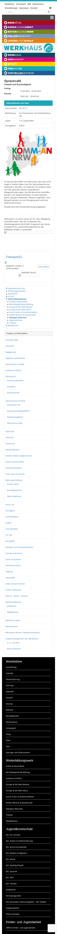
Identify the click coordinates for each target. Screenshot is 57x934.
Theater (12, 323)
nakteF (8, 523)
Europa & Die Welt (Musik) (20, 307)
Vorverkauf (21, 4)
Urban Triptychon (13, 590)
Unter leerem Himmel (15, 584)
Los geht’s (11, 386)
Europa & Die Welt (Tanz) (20, 309)
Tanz (8, 746)
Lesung (9, 703)
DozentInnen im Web (15, 364)
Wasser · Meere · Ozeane (17, 596)
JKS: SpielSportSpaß (14, 865)
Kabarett (10, 691)
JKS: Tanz (10, 877)
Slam (8, 740)
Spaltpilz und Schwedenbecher (19, 547)
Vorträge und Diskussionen (18, 752)
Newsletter (9, 4)
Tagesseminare (16, 320)
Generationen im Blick (15, 401)
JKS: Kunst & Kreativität (16, 847)
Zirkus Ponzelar (13, 914)
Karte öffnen (43, 266)
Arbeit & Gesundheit (18, 301)
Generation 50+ (14, 405)
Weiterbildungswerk (17, 299)
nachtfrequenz (12, 516)
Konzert (9, 697)
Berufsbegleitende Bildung (21, 304)
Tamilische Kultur (13, 565)
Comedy (9, 673)
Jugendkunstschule (16, 288)
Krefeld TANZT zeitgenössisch (19, 455)
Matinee (9, 710)
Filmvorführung (13, 679)
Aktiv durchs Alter (15, 423)
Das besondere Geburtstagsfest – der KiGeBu (26, 902)
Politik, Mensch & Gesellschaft (22, 315)
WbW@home (12, 612)
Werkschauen (12, 626)
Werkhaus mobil (13, 620)
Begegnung (11, 352)
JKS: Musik (10, 859)
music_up (10, 504)
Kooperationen (12, 908)
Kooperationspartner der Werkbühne (22, 638)
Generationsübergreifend (18, 411)
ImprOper (10, 431)
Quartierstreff (13, 392)
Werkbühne (13, 325)
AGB (29, 4)
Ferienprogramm (13, 896)
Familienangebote (15, 417)
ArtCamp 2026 (12, 340)
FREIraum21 (11, 376)
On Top (9, 535)
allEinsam (10, 346)
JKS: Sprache (11, 871)
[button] (6, 288)
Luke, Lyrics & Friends (15, 474)
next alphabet (12, 529)
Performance (11, 722)
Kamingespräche (14, 490)
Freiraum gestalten (15, 380)
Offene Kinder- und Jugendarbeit (20, 927)
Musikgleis (10, 510)
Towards (9, 571)
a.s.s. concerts (13, 642)
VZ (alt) (11, 296)
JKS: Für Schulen (13, 835)
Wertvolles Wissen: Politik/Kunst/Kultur (23, 632)
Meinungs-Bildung (14, 480)
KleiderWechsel (12, 449)
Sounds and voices (14, 553)
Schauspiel (11, 728)
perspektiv (10, 541)
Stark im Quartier (13, 559)
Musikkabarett (12, 716)
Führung (10, 685)
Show (8, 734)
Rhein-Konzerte (14, 648)
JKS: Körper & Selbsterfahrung (19, 841)
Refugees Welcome (18, 317)
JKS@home (11, 606)
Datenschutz (38, 4)
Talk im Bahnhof (14, 496)
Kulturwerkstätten (14, 468)
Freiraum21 (14, 257)
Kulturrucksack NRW (15, 462)
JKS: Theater (11, 883)
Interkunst (10, 443)
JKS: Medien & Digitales (16, 853)
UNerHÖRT (10, 577)
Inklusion (10, 437)
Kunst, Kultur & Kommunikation (23, 312)
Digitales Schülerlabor (15, 358)
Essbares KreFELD (13, 370)
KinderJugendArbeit (17, 291)
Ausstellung (11, 667)
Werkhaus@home (13, 602)
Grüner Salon (13, 484)
